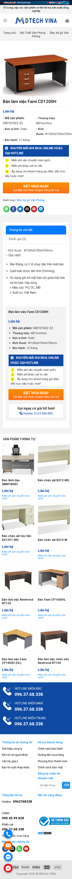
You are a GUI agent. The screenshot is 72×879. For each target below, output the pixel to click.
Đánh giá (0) (17, 239)
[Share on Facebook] (13, 209)
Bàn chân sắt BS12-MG (53, 480)
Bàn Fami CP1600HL (52, 599)
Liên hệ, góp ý (10, 761)
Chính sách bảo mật (50, 767)
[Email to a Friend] (27, 209)
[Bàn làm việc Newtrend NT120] (18, 579)
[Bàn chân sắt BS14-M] (54, 520)
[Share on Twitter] (20, 209)
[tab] (36, 229)
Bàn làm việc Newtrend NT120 (17, 601)
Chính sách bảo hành (50, 748)
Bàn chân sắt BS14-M (52, 540)
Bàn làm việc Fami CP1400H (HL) (14, 661)
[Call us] (19, 848)
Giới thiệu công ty (12, 748)
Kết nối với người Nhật (15, 754)
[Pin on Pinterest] (34, 209)
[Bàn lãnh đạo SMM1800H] (18, 460)
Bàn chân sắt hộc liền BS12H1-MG (16, 538)
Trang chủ (9, 33)
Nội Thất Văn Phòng (33, 33)
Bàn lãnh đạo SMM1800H (11, 482)
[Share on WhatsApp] (6, 209)
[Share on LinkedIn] (41, 209)
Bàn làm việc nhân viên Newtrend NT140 (53, 661)
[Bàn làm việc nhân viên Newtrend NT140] (54, 639)
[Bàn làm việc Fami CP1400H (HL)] (18, 639)
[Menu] (5, 20)
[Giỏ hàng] (67, 20)
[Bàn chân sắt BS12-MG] (54, 460)
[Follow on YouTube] (26, 848)
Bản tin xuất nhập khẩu (16, 767)
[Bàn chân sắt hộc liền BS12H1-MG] (18, 518)
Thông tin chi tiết (20, 230)
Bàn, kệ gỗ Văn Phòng (31, 200)
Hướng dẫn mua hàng (51, 754)
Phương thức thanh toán (52, 761)
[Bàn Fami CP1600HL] (54, 579)
